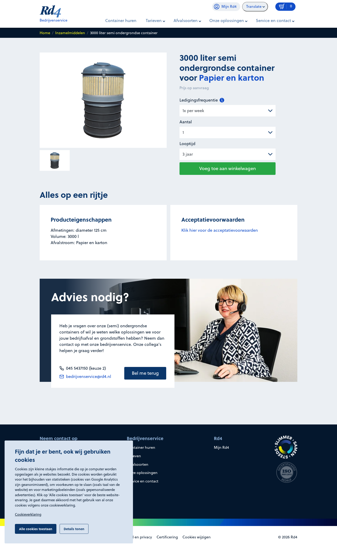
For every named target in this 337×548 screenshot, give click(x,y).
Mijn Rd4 (221, 447)
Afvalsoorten (137, 464)
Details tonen (74, 528)
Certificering (167, 537)
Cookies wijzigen (196, 537)
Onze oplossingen (142, 472)
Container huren (120, 20)
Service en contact (142, 481)
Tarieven (134, 455)
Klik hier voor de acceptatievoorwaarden (219, 230)
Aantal (186, 122)
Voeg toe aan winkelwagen (227, 168)
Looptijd (187, 143)
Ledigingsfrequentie (199, 100)
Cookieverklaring (28, 514)
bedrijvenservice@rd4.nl (88, 376)
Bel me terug (145, 373)
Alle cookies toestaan (35, 528)
